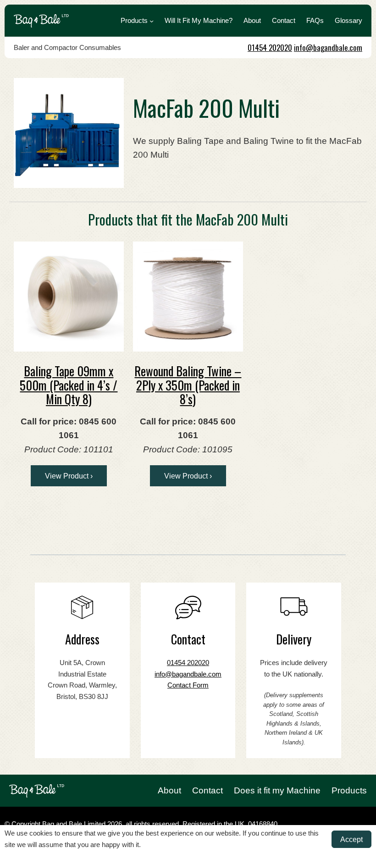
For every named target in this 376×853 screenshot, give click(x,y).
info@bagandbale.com (328, 47)
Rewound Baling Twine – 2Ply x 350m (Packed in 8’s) (187, 385)
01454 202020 (270, 47)
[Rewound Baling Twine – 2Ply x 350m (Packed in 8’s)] (188, 297)
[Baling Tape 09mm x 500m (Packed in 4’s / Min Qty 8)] (69, 297)
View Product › (69, 476)
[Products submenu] (151, 21)
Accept (351, 839)
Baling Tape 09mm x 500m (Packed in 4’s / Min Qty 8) (68, 385)
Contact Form (188, 685)
